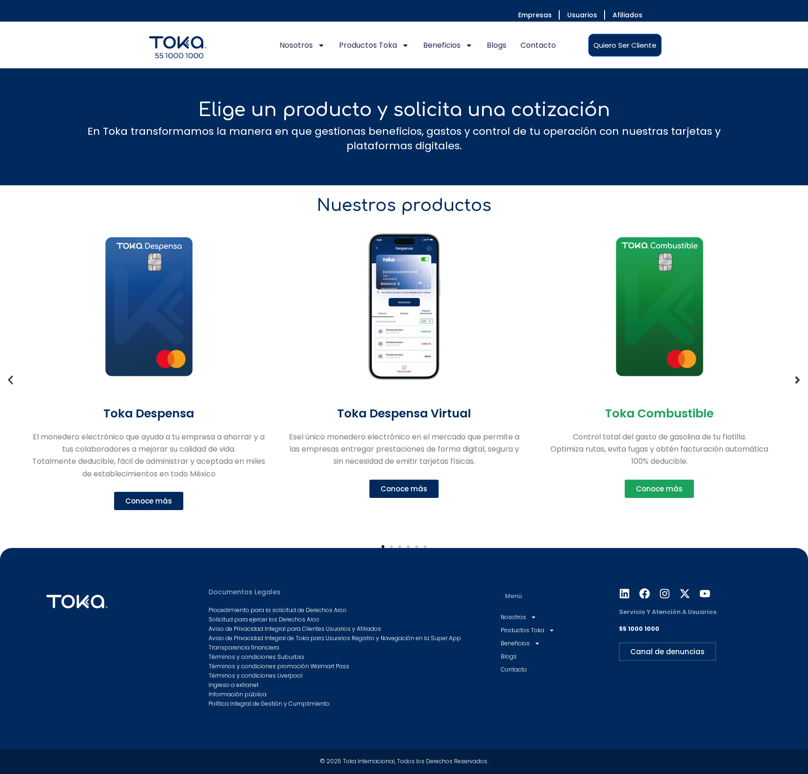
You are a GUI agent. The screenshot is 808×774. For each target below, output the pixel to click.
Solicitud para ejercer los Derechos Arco (264, 619)
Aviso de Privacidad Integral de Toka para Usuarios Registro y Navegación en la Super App (335, 638)
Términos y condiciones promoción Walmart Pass (279, 666)
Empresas (535, 15)
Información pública (238, 694)
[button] (10, 380)
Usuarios (582, 15)
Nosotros (296, 45)
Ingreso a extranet (234, 685)
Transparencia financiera (244, 647)
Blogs (496, 45)
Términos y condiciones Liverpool (256, 675)
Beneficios (442, 45)
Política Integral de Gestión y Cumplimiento (269, 704)
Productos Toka (368, 45)
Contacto (538, 45)
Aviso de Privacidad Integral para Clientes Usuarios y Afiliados (295, 629)
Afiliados (627, 15)
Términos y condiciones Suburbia (256, 657)
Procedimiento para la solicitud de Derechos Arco (277, 610)
